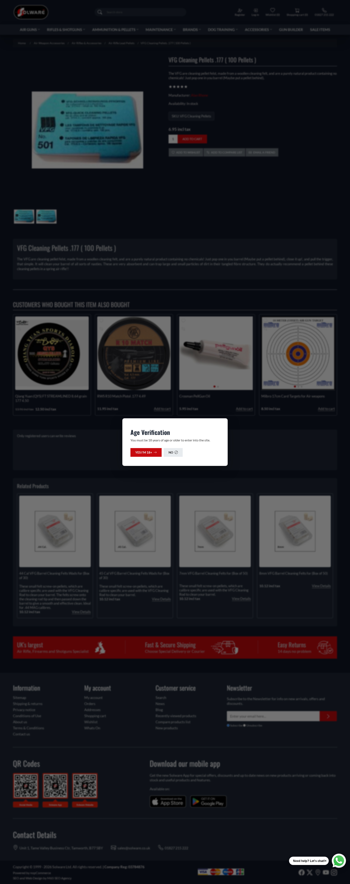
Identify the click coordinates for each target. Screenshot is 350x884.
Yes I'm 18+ (143, 452)
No (171, 452)
